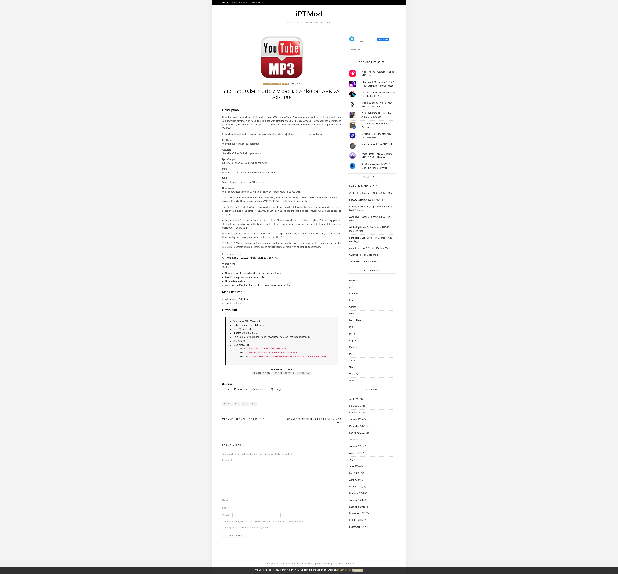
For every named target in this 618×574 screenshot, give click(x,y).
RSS (304, 564)
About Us (349, 564)
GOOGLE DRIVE (282, 373)
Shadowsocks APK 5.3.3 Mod (363, 262)
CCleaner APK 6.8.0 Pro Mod (363, 255)
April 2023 (354, 399)
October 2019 (356, 520)
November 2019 (357, 513)
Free (351, 300)
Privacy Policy (324, 564)
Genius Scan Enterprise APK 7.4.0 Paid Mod (371, 193)
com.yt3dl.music (257, 325)
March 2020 (355, 487)
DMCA (311, 564)
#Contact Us (257, 2)
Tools (351, 367)
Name (226, 500)
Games (352, 307)
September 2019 (357, 527)
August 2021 (355, 440)
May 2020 (354, 473)
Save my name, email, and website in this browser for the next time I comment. (264, 522)
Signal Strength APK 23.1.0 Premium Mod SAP (314, 420)
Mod (285, 84)
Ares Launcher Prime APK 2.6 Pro (377, 144)
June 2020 (354, 466)
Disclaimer (337, 564)
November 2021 (357, 433)
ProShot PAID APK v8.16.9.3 (363, 186)
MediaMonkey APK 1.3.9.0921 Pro (243, 419)
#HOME (225, 2)
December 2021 (357, 426)
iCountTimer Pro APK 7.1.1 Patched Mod (369, 248)
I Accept (357, 570)
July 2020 (354, 460)
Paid (351, 327)
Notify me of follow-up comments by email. (246, 528)
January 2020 (356, 500)
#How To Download (240, 2)
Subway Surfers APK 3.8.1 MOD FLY (367, 200)
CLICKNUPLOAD (261, 373)
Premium (353, 347)
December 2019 (357, 507)
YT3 (253, 403)
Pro (351, 354)
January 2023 (356, 419)
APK (278, 84)
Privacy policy (344, 570)
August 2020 (355, 453)
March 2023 (355, 406)
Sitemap (296, 564)
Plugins (352, 341)
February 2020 (356, 493)
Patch (352, 334)
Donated (353, 294)
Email (225, 508)
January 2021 (356, 446)
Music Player (355, 320)
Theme (352, 361)
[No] (614, 570)
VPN (351, 381)
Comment (281, 460)
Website (226, 515)
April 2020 (354, 480)
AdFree (227, 403)
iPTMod (309, 14)
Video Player (355, 374)
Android (268, 84)
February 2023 (356, 413)
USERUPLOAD (303, 373)
